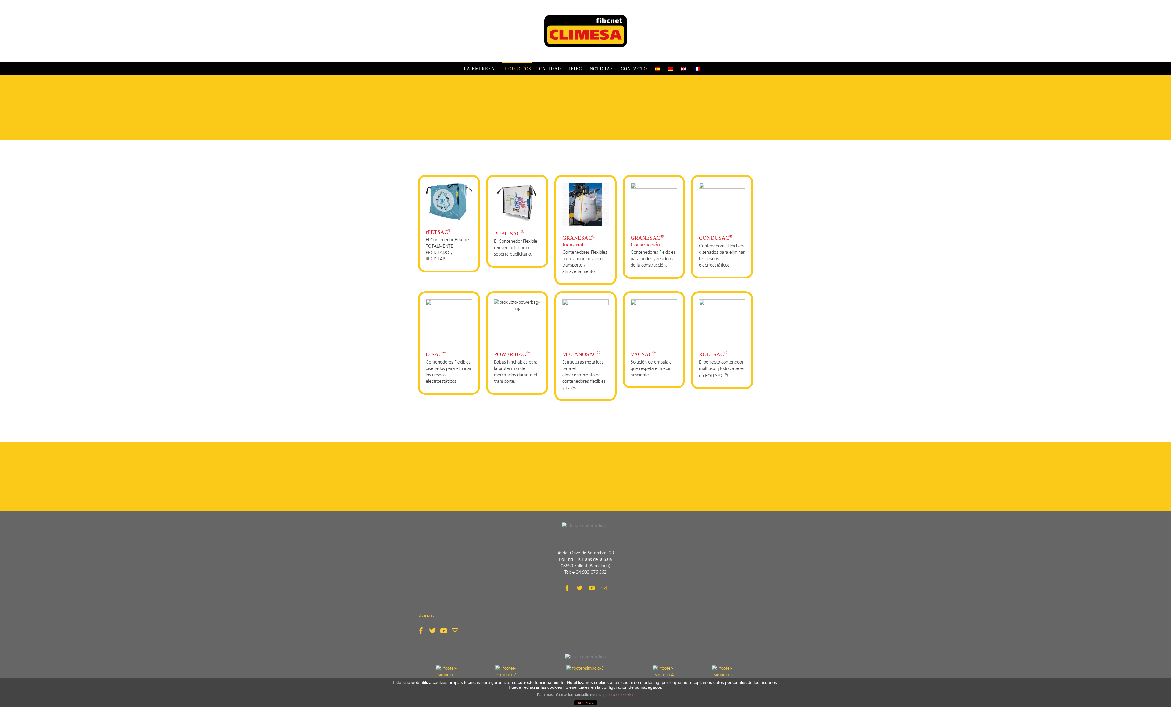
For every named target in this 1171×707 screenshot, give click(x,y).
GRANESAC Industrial (578, 241)
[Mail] (455, 630)
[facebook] (567, 588)
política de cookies (618, 695)
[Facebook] (421, 630)
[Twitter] (432, 630)
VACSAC (643, 354)
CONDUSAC (715, 238)
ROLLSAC (713, 354)
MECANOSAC (581, 354)
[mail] (604, 588)
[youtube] (592, 588)
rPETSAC (438, 232)
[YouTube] (443, 630)
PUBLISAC (509, 234)
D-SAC (436, 354)
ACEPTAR (585, 703)
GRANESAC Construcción (647, 241)
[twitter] (579, 588)
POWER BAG (512, 354)
